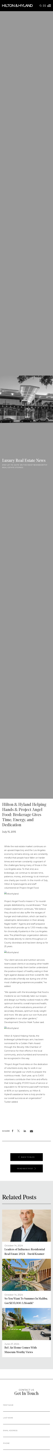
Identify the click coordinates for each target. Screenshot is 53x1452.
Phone (6, 1443)
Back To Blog (28, 1157)
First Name (8, 1405)
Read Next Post (25, 1168)
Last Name (8, 1418)
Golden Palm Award (30, 1043)
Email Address (10, 1430)
